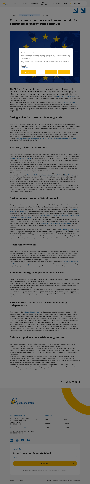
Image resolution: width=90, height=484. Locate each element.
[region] (46, 62)
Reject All (50, 72)
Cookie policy (25, 67)
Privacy (23, 65)
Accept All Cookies (64, 72)
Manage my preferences (28, 72)
